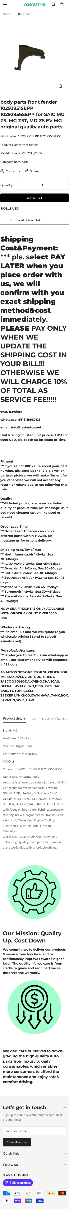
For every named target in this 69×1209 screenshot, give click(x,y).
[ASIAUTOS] (34, 4)
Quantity (6, 185)
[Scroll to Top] (62, 1188)
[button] (61, 4)
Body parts (25, 14)
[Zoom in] (60, 86)
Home (7, 14)
